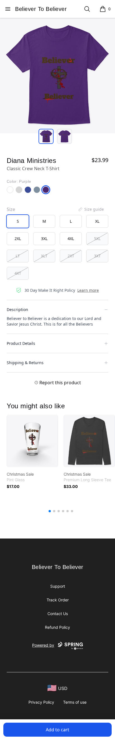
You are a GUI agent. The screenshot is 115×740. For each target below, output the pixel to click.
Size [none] (11, 209)
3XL (44, 238)
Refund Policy (57, 627)
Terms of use (75, 702)
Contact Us (57, 613)
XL (97, 221)
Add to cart (57, 730)
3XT (97, 255)
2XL (18, 238)
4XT (18, 273)
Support (57, 586)
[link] (32, 441)
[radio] (18, 221)
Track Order (58, 599)
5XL (97, 238)
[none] (91, 209)
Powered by (43, 645)
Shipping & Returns (25, 362)
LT (18, 255)
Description (17, 309)
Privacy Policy (41, 702)
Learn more (88, 290)
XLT (44, 255)
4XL (71, 238)
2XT (71, 255)
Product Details (21, 343)
